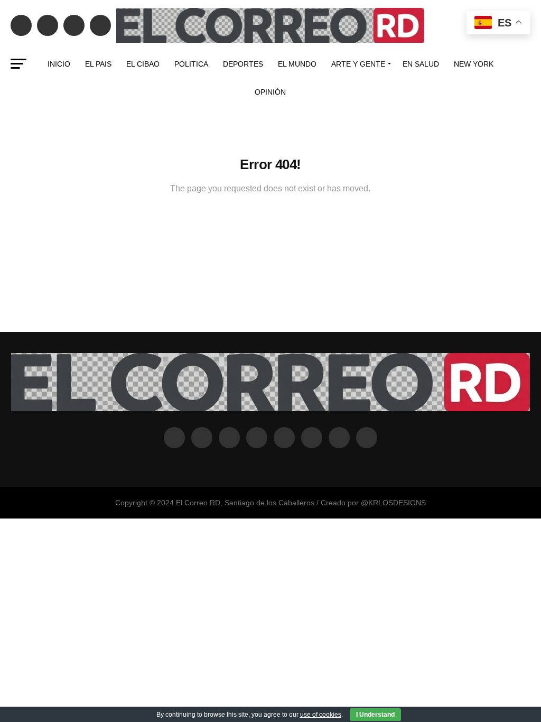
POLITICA (191, 64)
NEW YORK (473, 64)
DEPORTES (243, 64)
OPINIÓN (270, 92)
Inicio (59, 64)
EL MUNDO (297, 64)
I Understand (375, 714)
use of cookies (320, 714)
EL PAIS (98, 64)
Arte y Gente (358, 64)
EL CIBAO (143, 64)
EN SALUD (421, 64)
